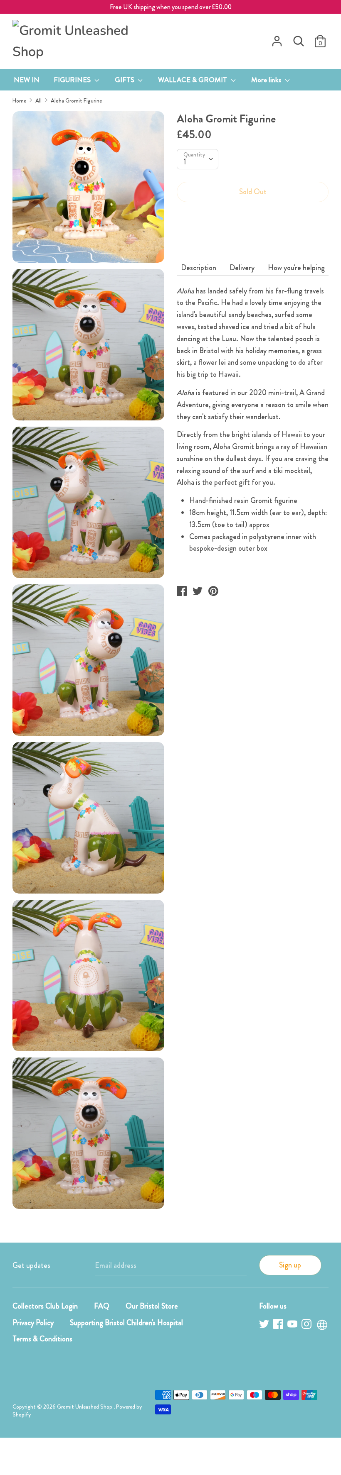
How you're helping (296, 267)
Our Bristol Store (152, 1306)
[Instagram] (307, 1325)
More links (267, 80)
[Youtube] (293, 1325)
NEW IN (27, 80)
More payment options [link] (252, 237)
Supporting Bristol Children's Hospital (126, 1322)
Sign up (290, 1265)
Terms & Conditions (42, 1338)
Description (198, 267)
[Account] (277, 38)
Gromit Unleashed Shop (85, 1407)
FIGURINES (73, 80)
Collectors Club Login (45, 1306)
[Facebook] (279, 1325)
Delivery (242, 267)
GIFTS (125, 80)
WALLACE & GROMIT (193, 80)
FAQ (101, 1306)
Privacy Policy (33, 1322)
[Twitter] (265, 1325)
